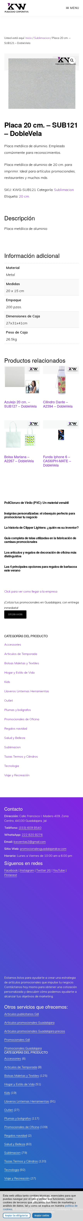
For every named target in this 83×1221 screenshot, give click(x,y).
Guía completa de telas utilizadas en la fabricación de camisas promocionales (40, 540)
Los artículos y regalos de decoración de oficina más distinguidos (40, 554)
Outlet (8, 700)
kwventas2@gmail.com (30, 842)
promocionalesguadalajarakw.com (43, 849)
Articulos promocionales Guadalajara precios (34, 1031)
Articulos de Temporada (20, 654)
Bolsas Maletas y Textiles (21, 663)
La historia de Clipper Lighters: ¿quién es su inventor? (41, 527)
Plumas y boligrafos (17, 710)
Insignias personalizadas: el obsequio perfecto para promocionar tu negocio (39, 515)
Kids (7, 682)
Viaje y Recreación (17, 775)
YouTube (59, 870)
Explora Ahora (15, 614)
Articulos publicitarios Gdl (21, 1014)
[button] (72, 60)
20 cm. (24, 196)
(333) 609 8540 (30, 828)
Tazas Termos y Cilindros (21, 756)
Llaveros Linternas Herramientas (26, 691)
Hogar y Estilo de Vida (19, 672)
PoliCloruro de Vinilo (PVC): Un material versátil (36, 502)
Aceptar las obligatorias (16, 1215)
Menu (74, 8)
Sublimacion (42, 38)
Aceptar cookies (42, 1215)
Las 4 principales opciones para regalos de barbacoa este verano (40, 568)
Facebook (11, 870)
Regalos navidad (15, 728)
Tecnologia (11, 766)
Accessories (12, 644)
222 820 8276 (32, 835)
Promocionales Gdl (17, 1040)
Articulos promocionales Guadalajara (29, 1022)
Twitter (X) (43, 870)
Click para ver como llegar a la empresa (30, 591)
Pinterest (10, 875)
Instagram (27, 870)
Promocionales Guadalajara (23, 1048)
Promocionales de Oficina (21, 719)
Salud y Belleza (14, 738)
